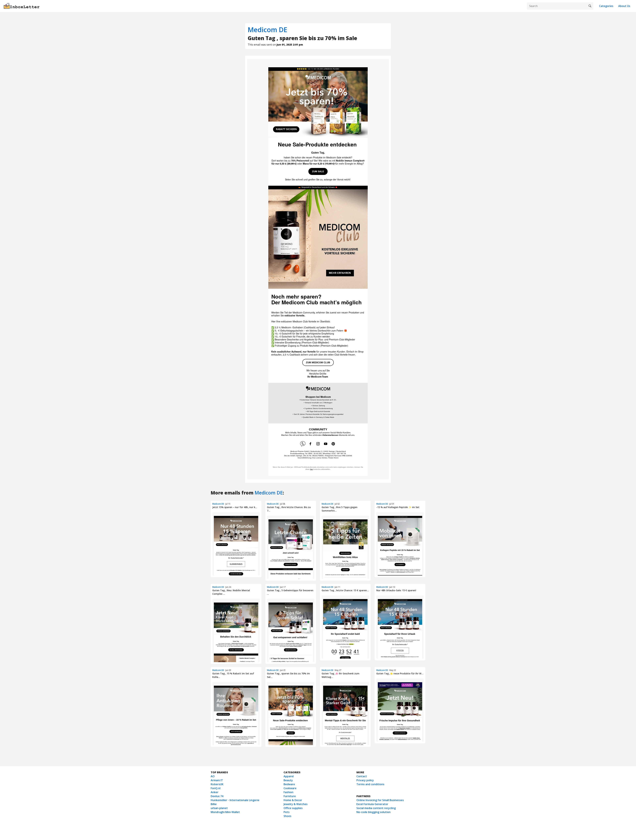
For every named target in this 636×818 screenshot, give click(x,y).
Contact (361, 776)
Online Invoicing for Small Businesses (380, 800)
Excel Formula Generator (372, 804)
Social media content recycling (376, 808)
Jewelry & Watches (296, 804)
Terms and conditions (370, 784)
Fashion (288, 792)
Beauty (288, 780)
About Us (624, 6)
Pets (287, 812)
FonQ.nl (215, 788)
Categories (606, 6)
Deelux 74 (217, 796)
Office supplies (293, 808)
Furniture (290, 796)
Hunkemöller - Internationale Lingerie (235, 800)
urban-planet (219, 808)
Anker (214, 792)
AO (213, 776)
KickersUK (217, 784)
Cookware (290, 788)
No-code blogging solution (373, 812)
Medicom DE (267, 29)
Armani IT (217, 780)
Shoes (287, 816)
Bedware (289, 784)
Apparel (289, 776)
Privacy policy (365, 780)
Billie (214, 804)
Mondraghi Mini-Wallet (225, 812)
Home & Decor (293, 800)
